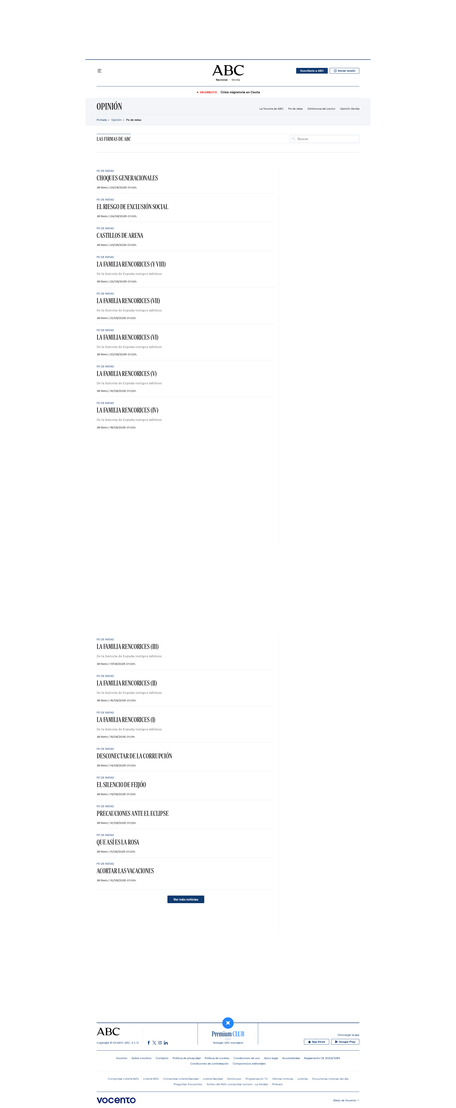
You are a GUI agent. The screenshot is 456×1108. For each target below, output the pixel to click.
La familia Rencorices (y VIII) (131, 264)
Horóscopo (234, 1078)
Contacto (162, 1058)
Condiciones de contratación (209, 1063)
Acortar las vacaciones (125, 871)
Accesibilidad (291, 1058)
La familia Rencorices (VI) (127, 337)
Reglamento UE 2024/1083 (322, 1058)
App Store (318, 1042)
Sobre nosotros (142, 1058)
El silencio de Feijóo (121, 784)
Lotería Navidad (213, 1078)
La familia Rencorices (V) (127, 373)
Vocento (121, 1058)
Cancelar (351, 139)
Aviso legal (271, 1058)
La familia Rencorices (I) (126, 719)
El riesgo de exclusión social (132, 206)
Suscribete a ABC (312, 71)
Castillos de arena (120, 235)
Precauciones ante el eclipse (133, 813)
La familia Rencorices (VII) (128, 300)
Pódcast (277, 1084)
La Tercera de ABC (272, 108)
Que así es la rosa (118, 842)
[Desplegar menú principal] (99, 71)
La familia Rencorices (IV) (127, 410)
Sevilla (236, 79)
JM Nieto (103, 187)
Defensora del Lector (321, 108)
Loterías (303, 1078)
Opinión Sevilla (349, 108)
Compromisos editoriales (249, 1063)
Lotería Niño (151, 1078)
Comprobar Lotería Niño (123, 1078)
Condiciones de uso (247, 1058)
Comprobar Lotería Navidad (181, 1078)
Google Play (347, 1042)
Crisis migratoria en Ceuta (240, 92)
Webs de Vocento (344, 1100)
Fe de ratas (295, 108)
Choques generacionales (127, 178)
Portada (102, 120)
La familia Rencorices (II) (127, 683)
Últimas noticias (282, 1078)
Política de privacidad (186, 1058)
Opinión (109, 106)
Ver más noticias (185, 899)
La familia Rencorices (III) (128, 646)
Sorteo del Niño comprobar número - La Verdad (237, 1084)
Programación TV (257, 1078)
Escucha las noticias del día (330, 1078)
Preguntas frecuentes (188, 1084)
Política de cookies (217, 1058)
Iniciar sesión (346, 71)
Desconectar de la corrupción (134, 756)
